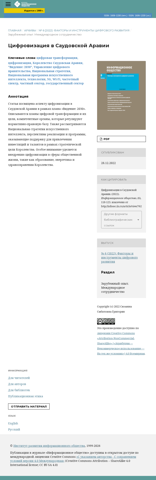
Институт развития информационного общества (49, 446)
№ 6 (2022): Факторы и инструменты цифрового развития (84, 30)
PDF (106, 139)
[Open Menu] (8, 4)
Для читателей (19, 378)
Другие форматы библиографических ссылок (118, 219)
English (13, 423)
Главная (15, 30)
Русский (14, 429)
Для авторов (17, 384)
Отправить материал (29, 406)
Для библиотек (19, 390)
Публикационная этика (25, 396)
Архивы (30, 30)
